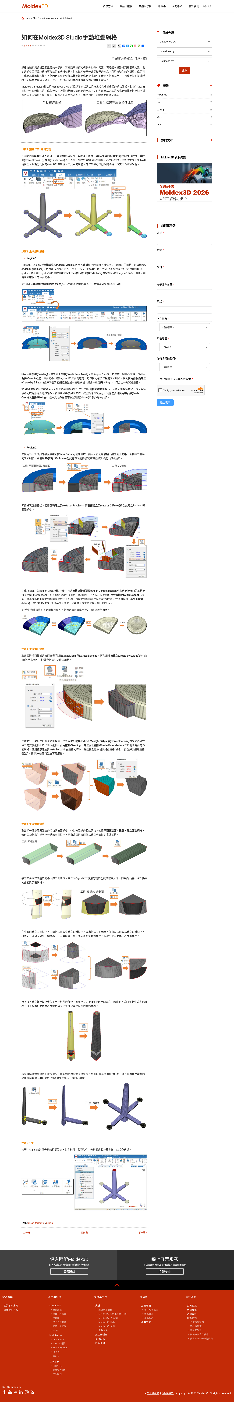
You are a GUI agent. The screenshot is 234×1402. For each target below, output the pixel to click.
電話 (159, 301)
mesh (31, 1223)
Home (27, 18)
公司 (159, 267)
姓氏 (159, 232)
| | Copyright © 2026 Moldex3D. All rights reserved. (189, 1393)
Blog (35, 18)
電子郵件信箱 (164, 284)
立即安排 (164, 1271)
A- (109, 46)
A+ (119, 46)
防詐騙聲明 (168, 1393)
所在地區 (162, 338)
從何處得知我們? (166, 358)
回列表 (84, 1232)
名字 (159, 250)
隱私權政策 (184, 378)
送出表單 (165, 402)
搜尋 (184, 70)
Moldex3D (40, 1223)
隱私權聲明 (153, 1393)
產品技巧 (28, 46)
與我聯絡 (69, 1271)
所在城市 (162, 318)
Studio (49, 1223)
